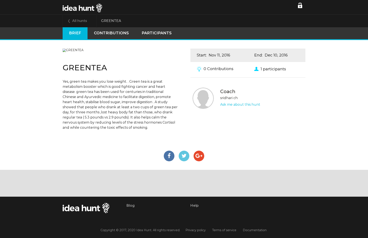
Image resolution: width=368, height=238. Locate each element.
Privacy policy (195, 230)
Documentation (255, 230)
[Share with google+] (199, 156)
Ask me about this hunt (240, 104)
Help (194, 205)
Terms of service (224, 230)
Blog (130, 205)
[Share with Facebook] (169, 156)
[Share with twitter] (184, 156)
